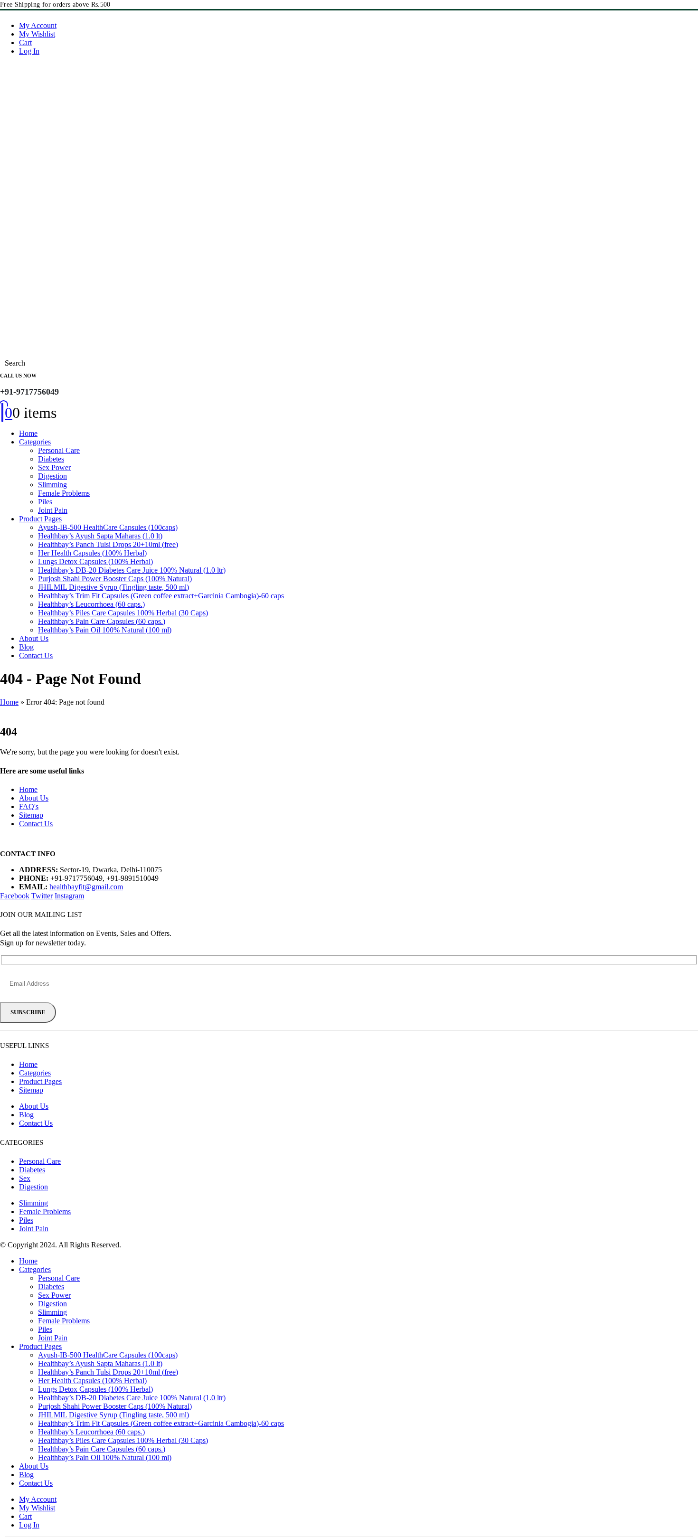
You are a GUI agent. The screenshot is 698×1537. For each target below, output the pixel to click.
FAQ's (28, 806)
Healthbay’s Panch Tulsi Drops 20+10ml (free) (108, 544)
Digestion (52, 476)
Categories (35, 442)
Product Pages (40, 519)
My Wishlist (37, 34)
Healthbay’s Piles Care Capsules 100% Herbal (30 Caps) (123, 613)
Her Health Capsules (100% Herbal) (92, 553)
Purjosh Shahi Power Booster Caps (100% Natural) (115, 579)
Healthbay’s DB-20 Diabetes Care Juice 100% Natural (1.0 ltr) (132, 570)
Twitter (42, 896)
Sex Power (54, 467)
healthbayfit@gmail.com (86, 887)
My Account (38, 25)
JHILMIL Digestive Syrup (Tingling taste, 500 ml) (113, 587)
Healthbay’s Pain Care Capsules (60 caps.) (101, 621)
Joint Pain (52, 510)
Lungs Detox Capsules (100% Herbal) (95, 561)
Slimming (52, 485)
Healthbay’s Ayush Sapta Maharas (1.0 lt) (100, 536)
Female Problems (64, 493)
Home (28, 433)
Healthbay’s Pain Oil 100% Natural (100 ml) (104, 630)
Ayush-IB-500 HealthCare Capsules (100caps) (108, 527)
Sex (24, 1178)
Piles (45, 502)
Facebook (14, 896)
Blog (26, 647)
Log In (29, 51)
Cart (25, 42)
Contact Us (36, 655)
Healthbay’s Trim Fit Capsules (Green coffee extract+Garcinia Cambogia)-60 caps (161, 596)
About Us (33, 638)
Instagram (69, 896)
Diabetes (51, 459)
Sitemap (31, 815)
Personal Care (59, 450)
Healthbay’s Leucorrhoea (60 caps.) (91, 604)
